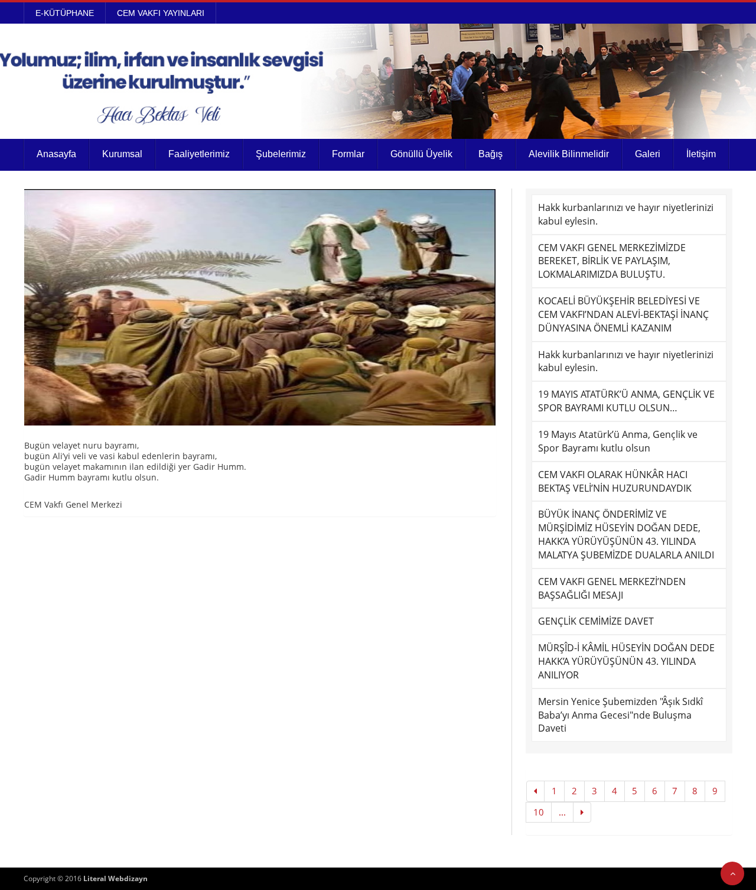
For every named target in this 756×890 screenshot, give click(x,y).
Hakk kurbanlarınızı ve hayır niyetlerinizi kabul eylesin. (625, 214)
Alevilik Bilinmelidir (569, 154)
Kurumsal (122, 154)
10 (538, 812)
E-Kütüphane (64, 13)
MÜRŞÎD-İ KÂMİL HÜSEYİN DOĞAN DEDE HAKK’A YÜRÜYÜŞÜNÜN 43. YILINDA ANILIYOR (626, 661)
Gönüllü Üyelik (421, 154)
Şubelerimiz (281, 154)
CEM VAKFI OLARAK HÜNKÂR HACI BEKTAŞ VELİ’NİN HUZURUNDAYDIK (615, 481)
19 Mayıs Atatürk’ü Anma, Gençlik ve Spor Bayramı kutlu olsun (618, 441)
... (562, 812)
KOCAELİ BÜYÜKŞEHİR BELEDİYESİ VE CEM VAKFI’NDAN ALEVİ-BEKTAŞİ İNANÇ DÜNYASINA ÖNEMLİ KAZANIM (623, 314)
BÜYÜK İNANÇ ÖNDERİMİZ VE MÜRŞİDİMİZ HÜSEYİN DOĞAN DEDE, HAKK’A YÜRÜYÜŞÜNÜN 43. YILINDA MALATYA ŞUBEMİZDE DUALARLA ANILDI (626, 534)
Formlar (348, 154)
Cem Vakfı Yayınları (160, 13)
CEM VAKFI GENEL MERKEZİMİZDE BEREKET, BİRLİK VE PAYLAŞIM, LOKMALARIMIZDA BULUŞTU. (612, 261)
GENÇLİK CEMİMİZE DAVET (596, 621)
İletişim (701, 154)
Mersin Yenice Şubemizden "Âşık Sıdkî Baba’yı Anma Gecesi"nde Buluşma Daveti (620, 715)
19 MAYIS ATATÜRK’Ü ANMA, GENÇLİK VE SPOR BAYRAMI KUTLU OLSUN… (626, 401)
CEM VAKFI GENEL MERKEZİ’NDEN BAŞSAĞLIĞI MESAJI (612, 588)
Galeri (647, 154)
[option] (260, 307)
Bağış (490, 154)
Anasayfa (56, 154)
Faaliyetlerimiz (199, 154)
